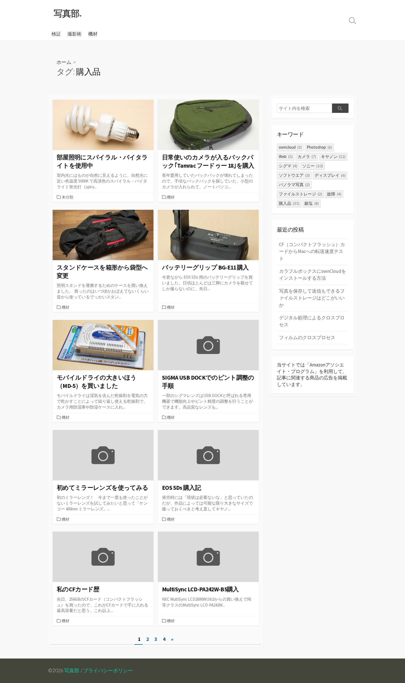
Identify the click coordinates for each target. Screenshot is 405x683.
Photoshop (319, 147)
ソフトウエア (294, 175)
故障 (334, 194)
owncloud (290, 147)
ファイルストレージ (300, 194)
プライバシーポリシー (108, 670)
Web (286, 156)
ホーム (63, 62)
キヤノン (333, 156)
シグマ (288, 165)
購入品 (289, 203)
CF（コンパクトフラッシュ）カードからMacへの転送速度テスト (312, 251)
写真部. (72, 670)
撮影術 (75, 34)
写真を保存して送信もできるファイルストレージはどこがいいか (312, 298)
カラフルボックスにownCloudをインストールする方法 (312, 274)
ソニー (312, 165)
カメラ (307, 156)
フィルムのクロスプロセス (307, 337)
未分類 (67, 197)
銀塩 (311, 203)
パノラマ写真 (294, 184)
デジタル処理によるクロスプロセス (312, 321)
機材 (93, 34)
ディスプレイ (330, 175)
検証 (56, 34)
